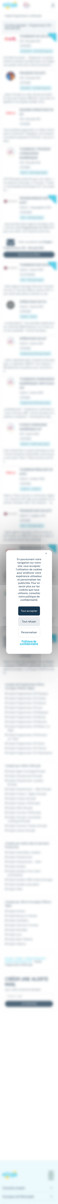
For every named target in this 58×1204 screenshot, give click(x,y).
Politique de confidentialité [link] (29, 642)
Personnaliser (29, 632)
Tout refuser (29, 621)
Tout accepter (29, 611)
